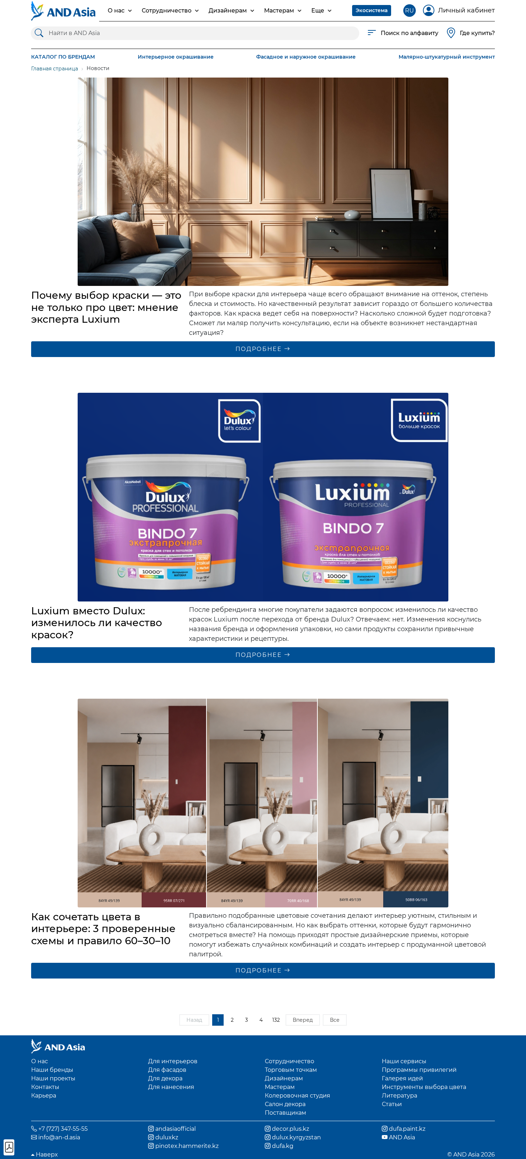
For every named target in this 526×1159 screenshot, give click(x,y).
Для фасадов (167, 1069)
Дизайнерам (284, 1078)
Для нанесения (171, 1087)
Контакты (45, 1087)
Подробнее (259, 349)
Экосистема (372, 10)
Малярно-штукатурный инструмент (447, 57)
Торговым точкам (291, 1069)
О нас (39, 1061)
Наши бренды (52, 1069)
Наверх (46, 1154)
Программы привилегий (419, 1069)
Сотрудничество (289, 1061)
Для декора (165, 1078)
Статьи (392, 1104)
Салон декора (285, 1104)
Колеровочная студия (297, 1095)
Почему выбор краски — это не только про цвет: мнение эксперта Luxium (106, 307)
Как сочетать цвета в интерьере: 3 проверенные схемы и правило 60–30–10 (103, 929)
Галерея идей (402, 1078)
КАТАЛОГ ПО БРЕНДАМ (63, 57)
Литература (399, 1095)
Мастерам (280, 1087)
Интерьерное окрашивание (176, 57)
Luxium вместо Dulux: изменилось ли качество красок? (96, 623)
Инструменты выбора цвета (424, 1087)
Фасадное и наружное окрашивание (306, 57)
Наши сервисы (404, 1061)
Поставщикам (285, 1112)
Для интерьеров (173, 1061)
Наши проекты (53, 1078)
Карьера (43, 1095)
